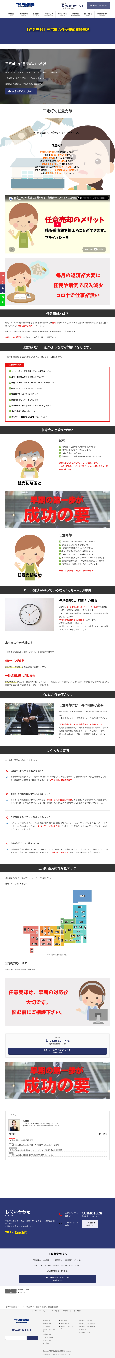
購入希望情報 (13, 1148)
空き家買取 (64, 1320)
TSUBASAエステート (85, 1320)
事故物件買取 (47, 1323)
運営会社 (65, 1311)
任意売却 (20, 1289)
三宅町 (27, 1289)
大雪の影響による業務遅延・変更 (21, 1140)
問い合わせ (55, 1311)
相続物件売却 (47, 1334)
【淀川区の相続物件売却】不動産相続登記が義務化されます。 (32, 1155)
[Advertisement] (57, 1179)
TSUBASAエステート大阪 (87, 1323)
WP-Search (45, 1354)
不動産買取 (46, 1320)
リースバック (47, 1326)
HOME (104, 1134)
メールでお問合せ (100, 5)
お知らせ (12, 1138)
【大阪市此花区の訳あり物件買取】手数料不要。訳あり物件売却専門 (34, 1145)
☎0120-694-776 (21, 1329)
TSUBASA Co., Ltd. (85, 1332)
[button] (21, 91)
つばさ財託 (82, 1329)
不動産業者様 (77, 1311)
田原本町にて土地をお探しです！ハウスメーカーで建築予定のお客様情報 (36, 1150)
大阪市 (11, 1143)
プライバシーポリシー (41, 1311)
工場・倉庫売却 (48, 1337)
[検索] (32, 1338)
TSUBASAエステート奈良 (87, 1326)
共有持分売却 (47, 1340)
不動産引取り (65, 1323)
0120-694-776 (92, 1213)
